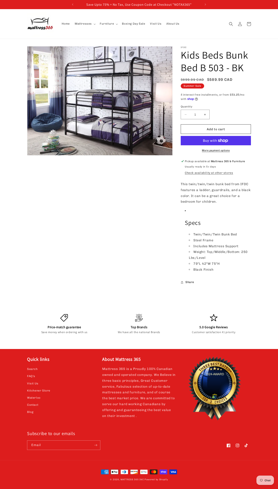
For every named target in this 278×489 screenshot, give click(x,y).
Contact (32, 405)
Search (32, 369)
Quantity (186, 106)
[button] (84, 24)
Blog (30, 412)
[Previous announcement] (72, 4)
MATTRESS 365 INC (132, 479)
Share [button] (189, 282)
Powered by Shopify (156, 479)
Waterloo (33, 397)
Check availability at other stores (209, 173)
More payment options (216, 150)
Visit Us (32, 383)
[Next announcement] (205, 4)
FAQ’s (31, 376)
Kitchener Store (38, 390)
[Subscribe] (95, 445)
